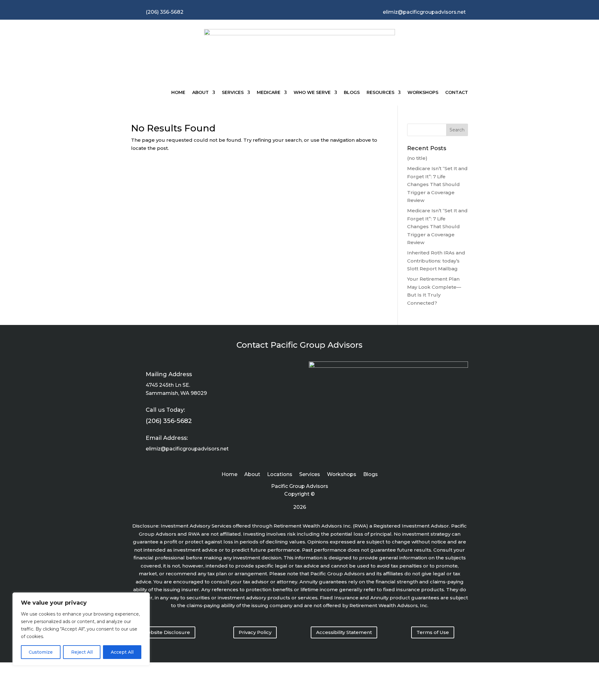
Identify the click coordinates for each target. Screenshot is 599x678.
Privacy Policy (255, 632)
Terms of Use (432, 632)
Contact (456, 92)
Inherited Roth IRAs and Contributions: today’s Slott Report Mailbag (436, 261)
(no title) (417, 158)
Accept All (122, 652)
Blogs (352, 92)
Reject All (82, 652)
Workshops (422, 92)
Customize (41, 652)
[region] (81, 629)
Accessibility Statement (344, 632)
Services (233, 92)
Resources (380, 92)
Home (178, 92)
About (200, 92)
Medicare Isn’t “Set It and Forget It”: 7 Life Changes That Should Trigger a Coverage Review (437, 184)
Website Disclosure (166, 632)
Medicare (268, 92)
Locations (279, 474)
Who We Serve (312, 92)
